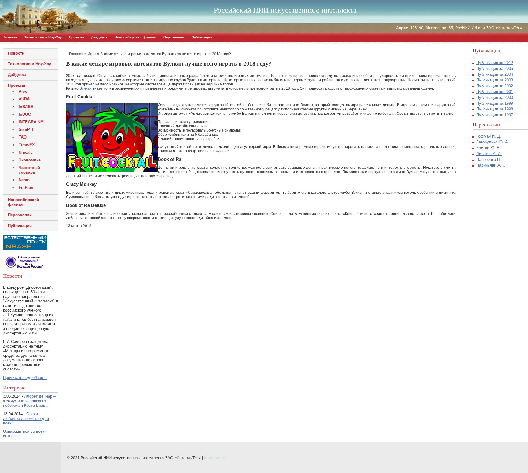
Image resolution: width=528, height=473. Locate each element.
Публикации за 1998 (494, 109)
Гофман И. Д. (488, 136)
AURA (24, 99)
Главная (10, 37)
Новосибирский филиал (135, 37)
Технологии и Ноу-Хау (43, 37)
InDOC (25, 114)
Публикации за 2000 (494, 97)
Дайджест (99, 37)
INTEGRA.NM (31, 122)
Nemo (24, 180)
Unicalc (26, 152)
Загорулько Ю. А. (492, 142)
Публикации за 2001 (494, 91)
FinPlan (26, 187)
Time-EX (27, 145)
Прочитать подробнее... (25, 377)
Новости (16, 53)
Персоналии (173, 37)
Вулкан (85, 88)
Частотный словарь (29, 170)
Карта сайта (215, 458)
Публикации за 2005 (494, 68)
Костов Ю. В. (488, 148)
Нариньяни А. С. (491, 165)
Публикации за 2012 (494, 62)
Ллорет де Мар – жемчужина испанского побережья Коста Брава (29, 401)
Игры (91, 54)
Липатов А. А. (489, 153)
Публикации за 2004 (494, 74)
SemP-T (26, 129)
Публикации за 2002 (494, 86)
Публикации (202, 37)
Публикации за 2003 (494, 80)
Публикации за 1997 (494, 115)
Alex (23, 91)
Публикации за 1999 (494, 103)
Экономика (30, 160)
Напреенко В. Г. (490, 159)
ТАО (23, 137)
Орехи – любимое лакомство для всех (26, 418)
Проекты (76, 37)
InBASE (26, 106)
